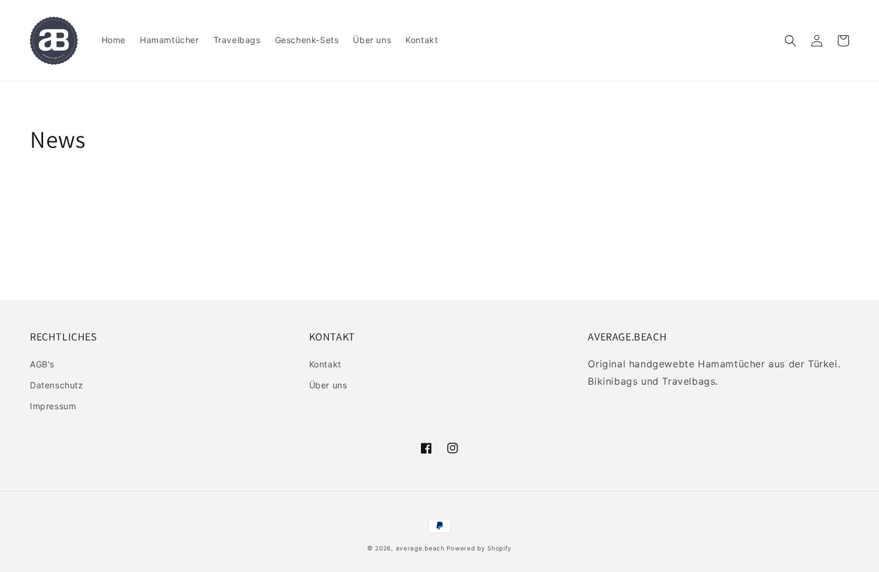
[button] (790, 41)
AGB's (42, 364)
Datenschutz (57, 385)
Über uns (328, 385)
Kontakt (325, 364)
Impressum (53, 406)
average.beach (420, 548)
